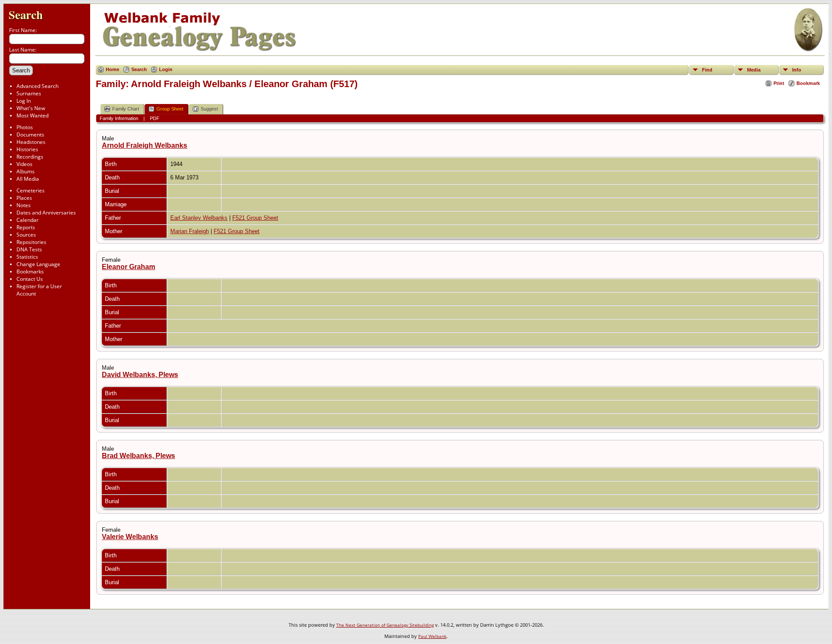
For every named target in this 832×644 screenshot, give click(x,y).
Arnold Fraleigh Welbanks (144, 145)
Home (112, 69)
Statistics (27, 256)
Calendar (27, 220)
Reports (25, 227)
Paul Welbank (432, 636)
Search (26, 14)
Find (707, 69)
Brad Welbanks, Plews (138, 455)
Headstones (31, 142)
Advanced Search (37, 86)
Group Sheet (169, 108)
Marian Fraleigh (189, 231)
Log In (23, 100)
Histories (27, 149)
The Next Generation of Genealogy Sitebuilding (385, 625)
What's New (30, 108)
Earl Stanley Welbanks (199, 218)
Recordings (29, 156)
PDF (154, 118)
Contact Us (29, 279)
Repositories (31, 242)
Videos (24, 164)
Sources (26, 234)
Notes (23, 205)
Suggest (209, 108)
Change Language (38, 264)
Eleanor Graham (128, 266)
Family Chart (125, 108)
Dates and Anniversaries (46, 212)
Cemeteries (30, 190)
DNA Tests (29, 249)
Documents (30, 134)
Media (753, 69)
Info (796, 69)
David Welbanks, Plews (140, 374)
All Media (27, 178)
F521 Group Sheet (255, 218)
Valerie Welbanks (130, 536)
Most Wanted (32, 115)
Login (165, 69)
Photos (24, 127)
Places (24, 198)
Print (779, 83)
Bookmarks (30, 271)
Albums (25, 171)
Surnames (28, 93)
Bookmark (808, 83)
